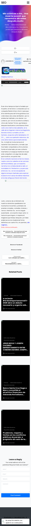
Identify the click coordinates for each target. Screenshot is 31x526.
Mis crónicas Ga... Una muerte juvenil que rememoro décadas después (15, 236)
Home (7, 25)
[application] (15, 82)
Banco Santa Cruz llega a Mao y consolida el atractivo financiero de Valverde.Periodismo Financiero (15, 391)
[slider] (26, 82)
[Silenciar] (23, 82)
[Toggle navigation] (28, 2)
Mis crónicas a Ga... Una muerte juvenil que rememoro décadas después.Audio (15, 232)
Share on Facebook (16, 245)
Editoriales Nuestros (18, 25)
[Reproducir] (3, 82)
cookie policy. (18, 523)
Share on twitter (16, 250)
